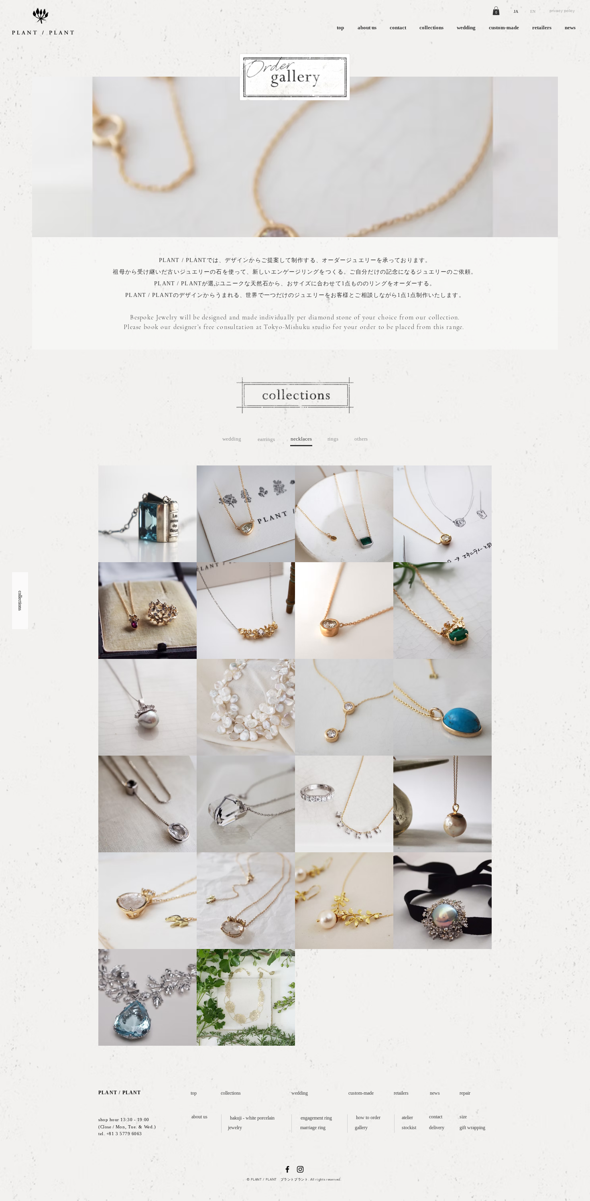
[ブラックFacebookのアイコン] (287, 1169)
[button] (496, 10)
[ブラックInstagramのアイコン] (300, 1169)
